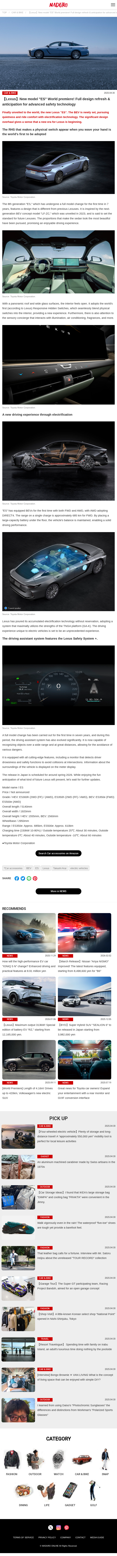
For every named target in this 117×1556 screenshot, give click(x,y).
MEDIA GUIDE (97, 1537)
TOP (4, 12)
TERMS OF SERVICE (23, 1537)
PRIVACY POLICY (47, 1537)
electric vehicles (79, 868)
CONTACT (80, 1537)
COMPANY (65, 1537)
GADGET (70, 1505)
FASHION (11, 1474)
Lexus (46, 868)
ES (37, 868)
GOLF (93, 1505)
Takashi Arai (59, 868)
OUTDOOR (35, 1474)
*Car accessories (13, 868)
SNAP (105, 1474)
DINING (23, 1505)
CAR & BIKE (17, 12)
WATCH (58, 1474)
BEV (28, 868)
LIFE (47, 1505)
